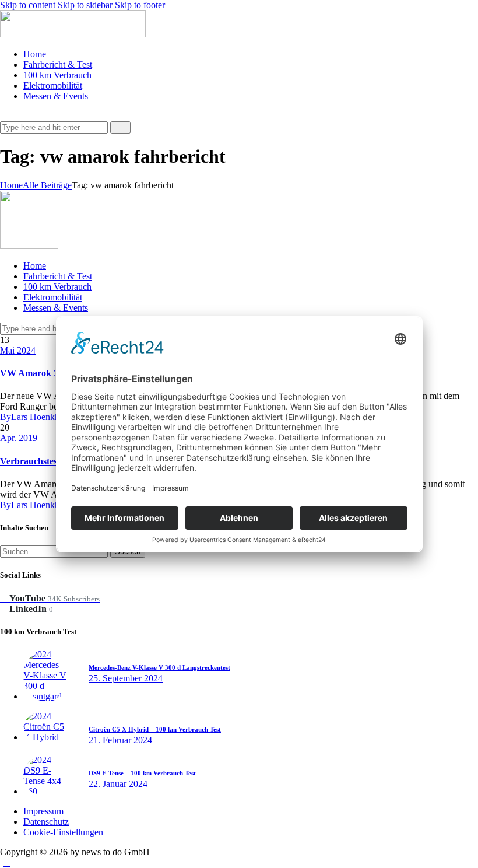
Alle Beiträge (47, 185)
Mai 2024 (18, 350)
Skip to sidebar (85, 5)
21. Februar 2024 (120, 740)
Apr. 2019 (18, 438)
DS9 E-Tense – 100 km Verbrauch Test (142, 772)
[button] (6, 116)
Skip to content (27, 5)
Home (11, 185)
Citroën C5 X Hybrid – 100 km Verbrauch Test (155, 729)
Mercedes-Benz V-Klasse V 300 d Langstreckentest (159, 667)
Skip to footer (140, 5)
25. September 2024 (126, 678)
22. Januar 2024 (118, 784)
